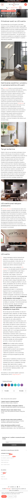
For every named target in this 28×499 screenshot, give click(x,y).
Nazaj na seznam (14, 391)
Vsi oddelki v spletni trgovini (8, 457)
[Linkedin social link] (12, 385)
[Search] (20, 7)
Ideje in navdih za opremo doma (8, 10)
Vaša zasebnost (4, 462)
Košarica (3, 476)
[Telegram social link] (18, 385)
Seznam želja (4, 472)
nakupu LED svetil (6, 208)
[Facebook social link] (2, 385)
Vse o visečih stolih (5, 464)
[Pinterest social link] (8, 385)
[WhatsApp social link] (15, 385)
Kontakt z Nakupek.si (6, 455)
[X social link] (5, 385)
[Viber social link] (22, 385)
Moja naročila (4, 478)
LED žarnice (21, 103)
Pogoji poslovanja (5, 460)
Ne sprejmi (11, 496)
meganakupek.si (16, 374)
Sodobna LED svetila (7, 381)
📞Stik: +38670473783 (12, 7)
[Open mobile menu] (2, 4)
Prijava (3, 474)
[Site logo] (14, 4)
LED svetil (5, 88)
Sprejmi (4, 496)
